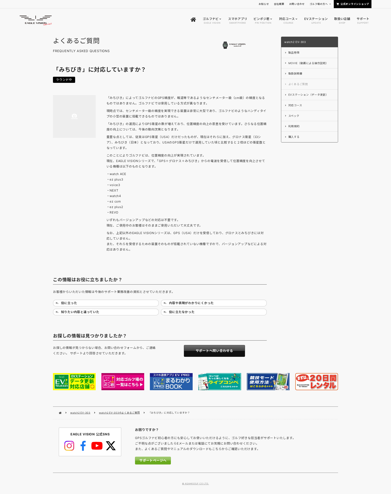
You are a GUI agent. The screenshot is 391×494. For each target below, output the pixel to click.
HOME (60, 413)
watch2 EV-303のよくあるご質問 (119, 412)
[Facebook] (83, 446)
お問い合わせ (297, 3)
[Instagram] (69, 446)
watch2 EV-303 (80, 412)
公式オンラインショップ (354, 3)
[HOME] (193, 20)
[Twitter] (111, 446)
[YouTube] (97, 446)
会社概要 (279, 3)
